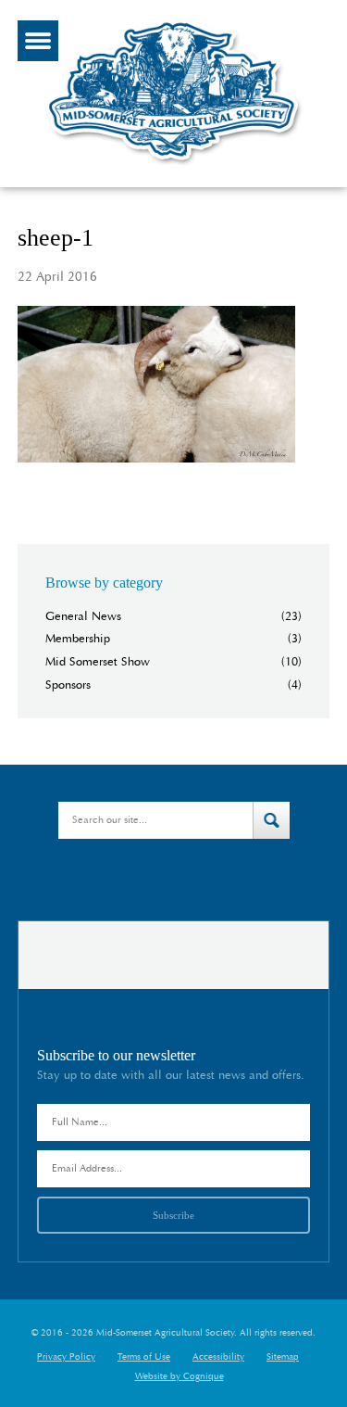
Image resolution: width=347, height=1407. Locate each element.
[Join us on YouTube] (187, 875)
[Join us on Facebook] (153, 875)
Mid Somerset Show (97, 662)
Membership (77, 639)
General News (83, 617)
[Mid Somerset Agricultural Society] (174, 165)
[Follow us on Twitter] (122, 874)
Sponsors (68, 685)
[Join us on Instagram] (225, 875)
